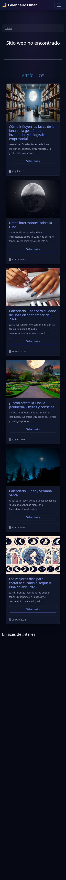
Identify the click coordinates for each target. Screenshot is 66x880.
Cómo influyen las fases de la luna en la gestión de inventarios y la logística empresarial (31, 132)
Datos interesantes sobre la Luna (30, 224)
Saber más (33, 161)
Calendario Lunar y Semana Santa (30, 493)
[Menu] (59, 5)
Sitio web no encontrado (33, 43)
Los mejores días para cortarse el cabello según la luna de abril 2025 (30, 583)
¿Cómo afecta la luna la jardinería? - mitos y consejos (31, 405)
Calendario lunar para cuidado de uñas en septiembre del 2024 (32, 315)
